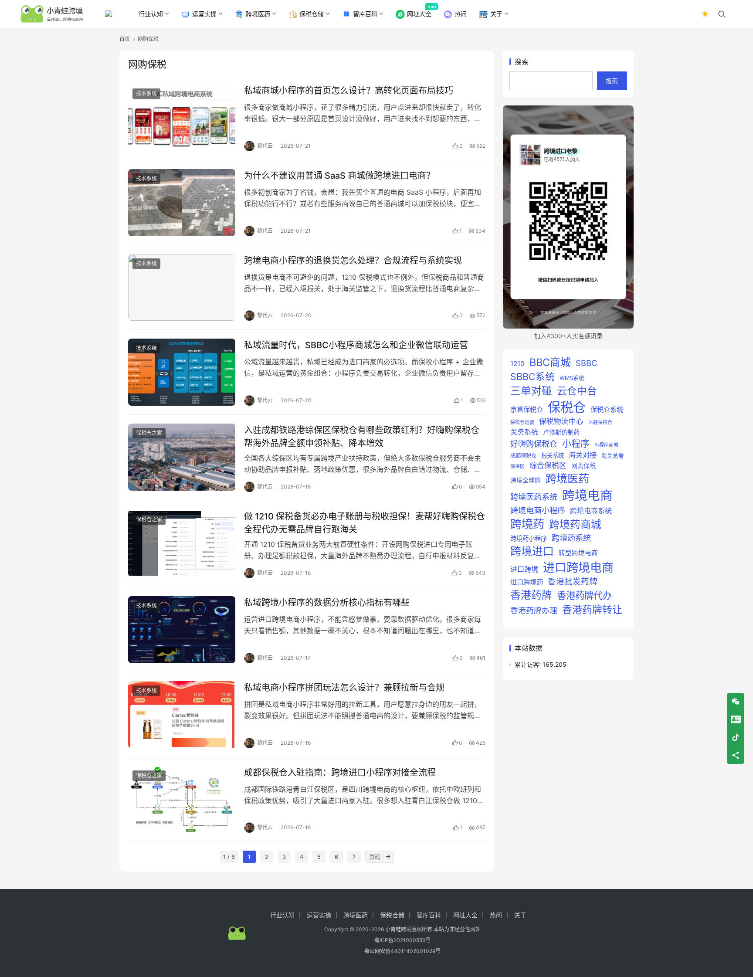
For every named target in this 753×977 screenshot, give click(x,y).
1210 (517, 364)
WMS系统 (572, 378)
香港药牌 (531, 595)
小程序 (576, 443)
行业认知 (151, 13)
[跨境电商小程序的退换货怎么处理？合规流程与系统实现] (181, 287)
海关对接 (583, 455)
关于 (496, 13)
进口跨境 (524, 569)
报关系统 (552, 455)
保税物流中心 (561, 421)
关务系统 (524, 431)
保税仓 (567, 407)
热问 (461, 13)
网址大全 (419, 13)
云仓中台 (577, 391)
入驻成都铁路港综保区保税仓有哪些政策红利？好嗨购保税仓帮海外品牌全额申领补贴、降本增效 (361, 436)
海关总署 (612, 455)
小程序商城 (606, 445)
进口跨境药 (526, 582)
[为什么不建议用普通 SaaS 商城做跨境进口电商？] (181, 202)
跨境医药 (258, 13)
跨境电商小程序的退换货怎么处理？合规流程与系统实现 (353, 260)
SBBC (586, 363)
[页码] (388, 857)
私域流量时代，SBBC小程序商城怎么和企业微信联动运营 (356, 345)
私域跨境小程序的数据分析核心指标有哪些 (327, 602)
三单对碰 (531, 390)
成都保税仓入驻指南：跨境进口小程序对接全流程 (340, 772)
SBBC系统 (532, 376)
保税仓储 (311, 13)
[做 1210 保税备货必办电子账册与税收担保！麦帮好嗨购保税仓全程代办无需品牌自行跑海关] (181, 543)
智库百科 (365, 13)
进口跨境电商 (578, 567)
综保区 (517, 466)
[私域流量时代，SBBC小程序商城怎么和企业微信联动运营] (181, 372)
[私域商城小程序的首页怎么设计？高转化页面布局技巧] (181, 117)
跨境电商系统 (591, 510)
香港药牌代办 (584, 595)
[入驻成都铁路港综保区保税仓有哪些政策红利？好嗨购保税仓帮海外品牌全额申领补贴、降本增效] (181, 457)
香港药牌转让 (592, 610)
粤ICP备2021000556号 (402, 940)
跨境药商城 (575, 524)
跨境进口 (532, 551)
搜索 (522, 61)
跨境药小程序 (528, 538)
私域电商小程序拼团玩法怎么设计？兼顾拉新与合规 (344, 687)
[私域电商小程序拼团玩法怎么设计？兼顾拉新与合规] (181, 714)
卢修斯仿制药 (561, 432)
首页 (124, 39)
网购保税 (583, 465)
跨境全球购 (525, 480)
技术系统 (146, 93)
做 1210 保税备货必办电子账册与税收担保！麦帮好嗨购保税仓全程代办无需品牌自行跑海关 (364, 522)
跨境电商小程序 (537, 510)
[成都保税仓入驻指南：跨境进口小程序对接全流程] (181, 799)
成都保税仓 (523, 455)
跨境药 (527, 524)
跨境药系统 (571, 538)
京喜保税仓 (526, 409)
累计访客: (529, 664)
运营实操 (204, 13)
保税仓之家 (149, 433)
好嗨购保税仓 (533, 443)
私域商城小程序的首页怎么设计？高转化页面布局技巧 (348, 90)
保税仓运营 (522, 422)
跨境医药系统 (533, 497)
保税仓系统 (606, 409)
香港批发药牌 (572, 582)
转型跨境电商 (578, 553)
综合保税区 (547, 465)
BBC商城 (550, 362)
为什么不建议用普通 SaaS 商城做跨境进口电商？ (339, 175)
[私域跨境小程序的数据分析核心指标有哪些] (181, 629)
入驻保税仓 (600, 422)
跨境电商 (587, 495)
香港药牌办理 (533, 610)
